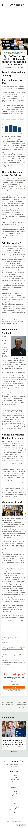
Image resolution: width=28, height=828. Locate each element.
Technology (16, 53)
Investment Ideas (10, 52)
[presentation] (14, 729)
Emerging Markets (15, 794)
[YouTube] (17, 825)
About (15, 775)
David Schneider (10, 67)
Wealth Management (15, 810)
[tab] (11, 751)
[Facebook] (22, 825)
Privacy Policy (15, 779)
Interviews (15, 798)
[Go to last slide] (4, 735)
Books (15, 791)
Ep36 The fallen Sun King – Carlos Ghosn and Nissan (7, 703)
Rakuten (14, 272)
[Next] (24, 735)
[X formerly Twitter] (25, 825)
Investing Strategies (15, 812)
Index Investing (15, 796)
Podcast (10, 53)
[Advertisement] (14, 24)
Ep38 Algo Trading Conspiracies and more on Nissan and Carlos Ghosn (20, 704)
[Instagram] (20, 825)
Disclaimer (15, 782)
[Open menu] (24, 4)
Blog (4, 52)
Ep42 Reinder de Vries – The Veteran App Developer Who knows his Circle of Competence (14, 742)
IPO (13, 88)
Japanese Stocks (20, 52)
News (15, 777)
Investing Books (15, 808)
